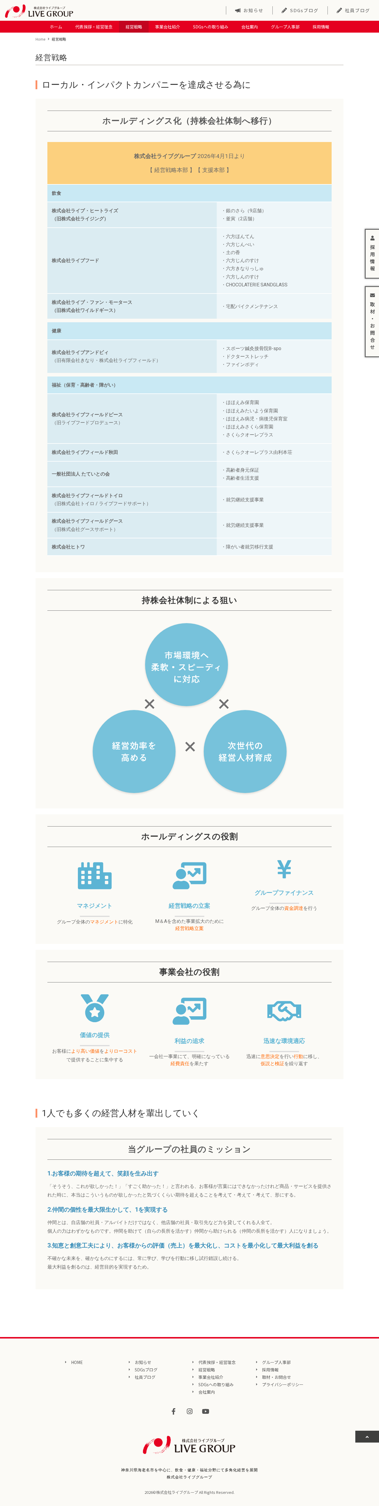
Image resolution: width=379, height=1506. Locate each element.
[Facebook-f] (173, 1411)
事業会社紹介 (167, 27)
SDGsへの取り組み (210, 27)
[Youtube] (205, 1411)
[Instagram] (189, 1411)
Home (40, 39)
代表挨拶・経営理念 (94, 27)
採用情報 (321, 27)
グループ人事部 (285, 27)
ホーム (56, 27)
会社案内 (249, 27)
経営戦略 (134, 27)
